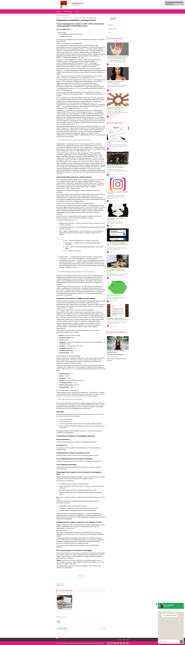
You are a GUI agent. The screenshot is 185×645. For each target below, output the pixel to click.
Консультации (65, 15)
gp (118, 643)
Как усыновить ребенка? (114, 295)
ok (108, 643)
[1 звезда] (89, 17)
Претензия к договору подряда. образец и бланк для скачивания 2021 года (117, 244)
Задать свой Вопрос (112, 356)
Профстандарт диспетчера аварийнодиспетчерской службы (65, 606)
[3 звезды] (92, 17)
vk (127, 643)
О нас (77, 11)
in (124, 643)
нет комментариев (78, 17)
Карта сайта (126, 639)
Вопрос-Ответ (68, 11)
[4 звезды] (94, 17)
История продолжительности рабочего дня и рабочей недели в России (116, 270)
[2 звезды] (91, 17)
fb (115, 643)
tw (121, 643)
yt (111, 643)
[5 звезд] (95, 17)
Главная (58, 11)
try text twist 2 (112, 19)
